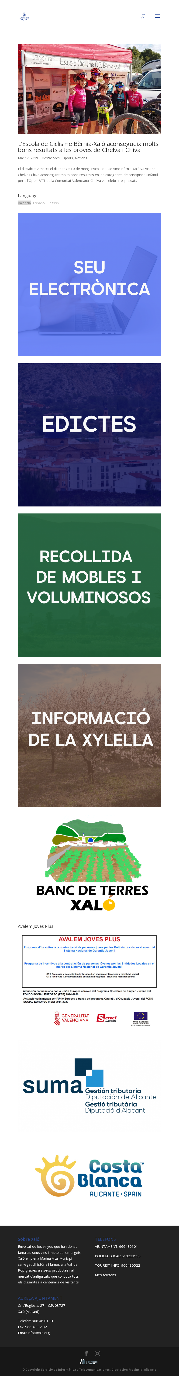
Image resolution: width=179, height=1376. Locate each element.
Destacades (51, 158)
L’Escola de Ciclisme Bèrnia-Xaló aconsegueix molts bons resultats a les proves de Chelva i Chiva (88, 146)
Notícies (81, 158)
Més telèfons (105, 1274)
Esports (67, 158)
